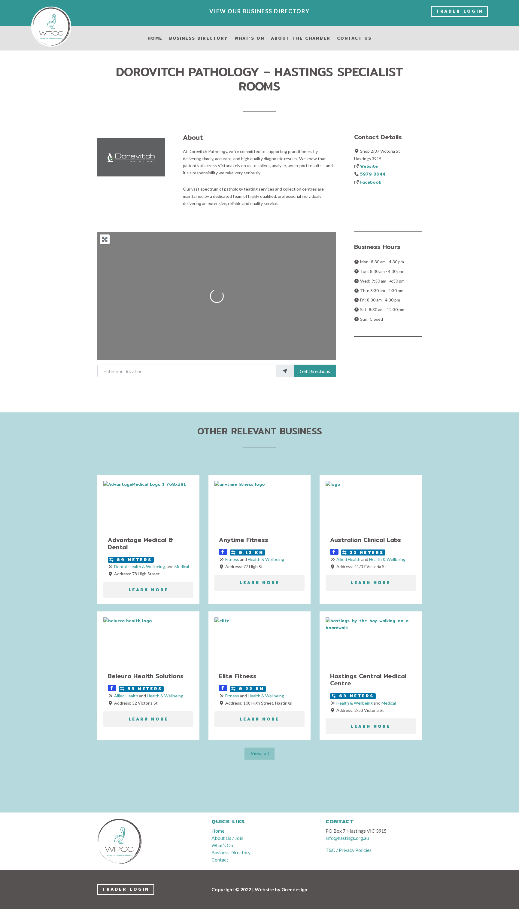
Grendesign (294, 889)
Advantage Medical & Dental (140, 543)
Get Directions (315, 371)
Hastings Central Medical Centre (368, 679)
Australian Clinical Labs (365, 539)
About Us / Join (227, 838)
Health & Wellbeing (147, 566)
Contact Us (354, 38)
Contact (219, 859)
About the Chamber (300, 38)
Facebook (370, 182)
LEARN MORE (148, 590)
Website (369, 166)
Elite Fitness (237, 676)
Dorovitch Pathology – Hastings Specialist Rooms (259, 79)
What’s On (249, 38)
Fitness (232, 559)
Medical (182, 566)
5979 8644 (372, 174)
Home (154, 38)
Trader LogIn (459, 11)
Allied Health (348, 559)
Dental (120, 566)
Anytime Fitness (243, 539)
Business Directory (198, 38)
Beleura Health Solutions (146, 676)
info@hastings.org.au (347, 838)
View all (259, 753)
